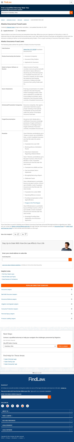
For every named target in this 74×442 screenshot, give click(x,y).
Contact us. (63, 388)
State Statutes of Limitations (10, 279)
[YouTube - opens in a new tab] (7, 406)
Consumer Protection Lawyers (9, 309)
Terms (2, 438)
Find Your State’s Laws (8, 274)
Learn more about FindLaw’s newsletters (11, 265)
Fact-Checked (21, 30)
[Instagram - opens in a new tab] (17, 406)
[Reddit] (22, 406)
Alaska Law (26, 19)
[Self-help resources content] (71, 420)
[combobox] (30, 346)
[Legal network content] (71, 430)
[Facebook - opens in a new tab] (2, 406)
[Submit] (70, 259)
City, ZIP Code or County (10, 343)
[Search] (71, 2)
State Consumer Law (10, 364)
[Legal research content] (71, 425)
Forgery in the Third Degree (32, 203)
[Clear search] (55, 346)
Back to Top (37, 372)
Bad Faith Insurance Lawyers (9, 294)
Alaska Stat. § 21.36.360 (30, 49)
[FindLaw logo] (8, 2)
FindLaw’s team (11, 27)
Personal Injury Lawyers (8, 314)
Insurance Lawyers (6, 289)
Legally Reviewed (8, 30)
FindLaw (3, 19)
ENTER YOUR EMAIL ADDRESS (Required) (11, 394)
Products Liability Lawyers (8, 318)
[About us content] (71, 411)
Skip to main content (37, 1)
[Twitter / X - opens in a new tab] (12, 406)
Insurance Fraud (59, 226)
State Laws (20, 19)
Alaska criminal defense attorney (21, 226)
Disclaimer (14, 438)
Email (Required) (6, 256)
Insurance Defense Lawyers (9, 299)
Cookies (21, 438)
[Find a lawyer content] (71, 415)
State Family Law (9, 361)
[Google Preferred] (27, 406)
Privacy (8, 438)
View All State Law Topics (9, 276)
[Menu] (2, 2)
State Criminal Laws (10, 359)
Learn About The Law (11, 19)
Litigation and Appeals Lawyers (9, 304)
